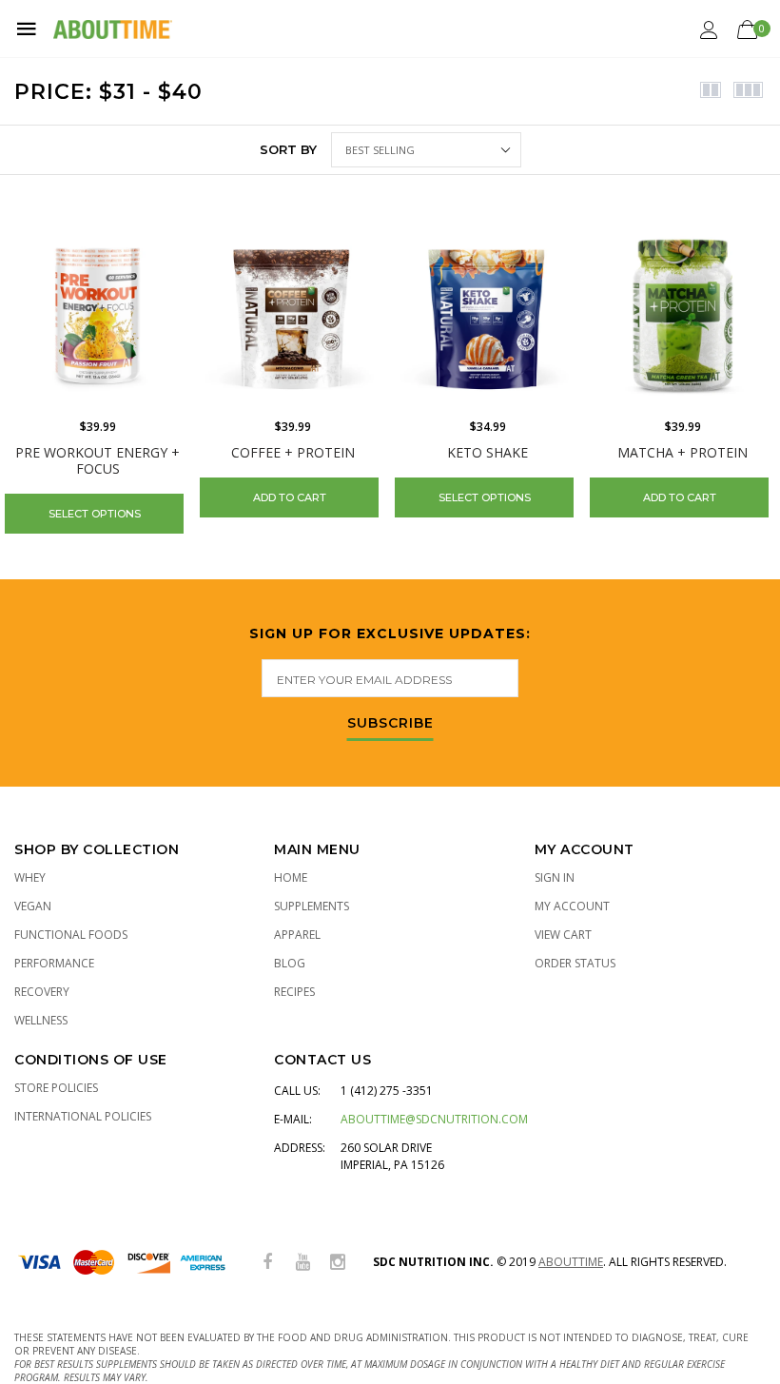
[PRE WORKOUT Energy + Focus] (97, 315)
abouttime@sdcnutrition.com (434, 1119)
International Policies (82, 1116)
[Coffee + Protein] (292, 315)
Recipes (294, 992)
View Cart (563, 934)
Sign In (555, 877)
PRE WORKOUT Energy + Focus (97, 460)
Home (290, 877)
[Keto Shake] (487, 315)
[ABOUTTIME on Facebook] (267, 1262)
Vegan (32, 906)
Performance (54, 963)
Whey (30, 877)
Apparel (297, 934)
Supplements (311, 906)
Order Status (575, 963)
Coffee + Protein (293, 452)
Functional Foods (70, 934)
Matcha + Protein (682, 452)
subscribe (390, 723)
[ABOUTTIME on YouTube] (302, 1262)
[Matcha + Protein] (682, 315)
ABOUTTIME (570, 1262)
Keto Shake (487, 452)
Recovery (41, 992)
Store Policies (56, 1088)
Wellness (41, 1020)
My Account (572, 906)
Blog (289, 963)
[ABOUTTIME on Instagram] (338, 1262)
